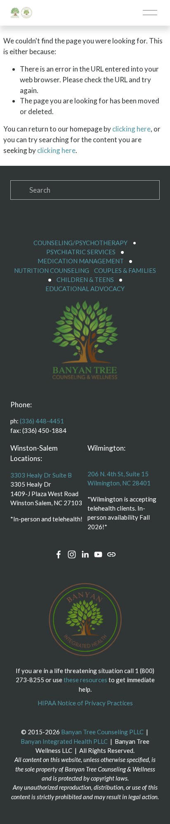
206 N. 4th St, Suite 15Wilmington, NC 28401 (119, 478)
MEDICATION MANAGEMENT (81, 261)
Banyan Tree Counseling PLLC (102, 732)
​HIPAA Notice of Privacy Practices (85, 703)
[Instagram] (72, 554)
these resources (85, 679)
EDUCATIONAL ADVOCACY (85, 288)
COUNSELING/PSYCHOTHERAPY (80, 242)
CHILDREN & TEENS (85, 279)
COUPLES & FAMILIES (125, 270)
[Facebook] (58, 554)
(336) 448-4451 (42, 421)
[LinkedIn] (85, 554)
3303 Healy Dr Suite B (41, 475)
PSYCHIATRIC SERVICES (81, 252)
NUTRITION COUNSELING (51, 270)
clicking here (131, 128)
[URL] (111, 554)
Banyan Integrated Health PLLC (64, 741)
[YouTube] (98, 554)
